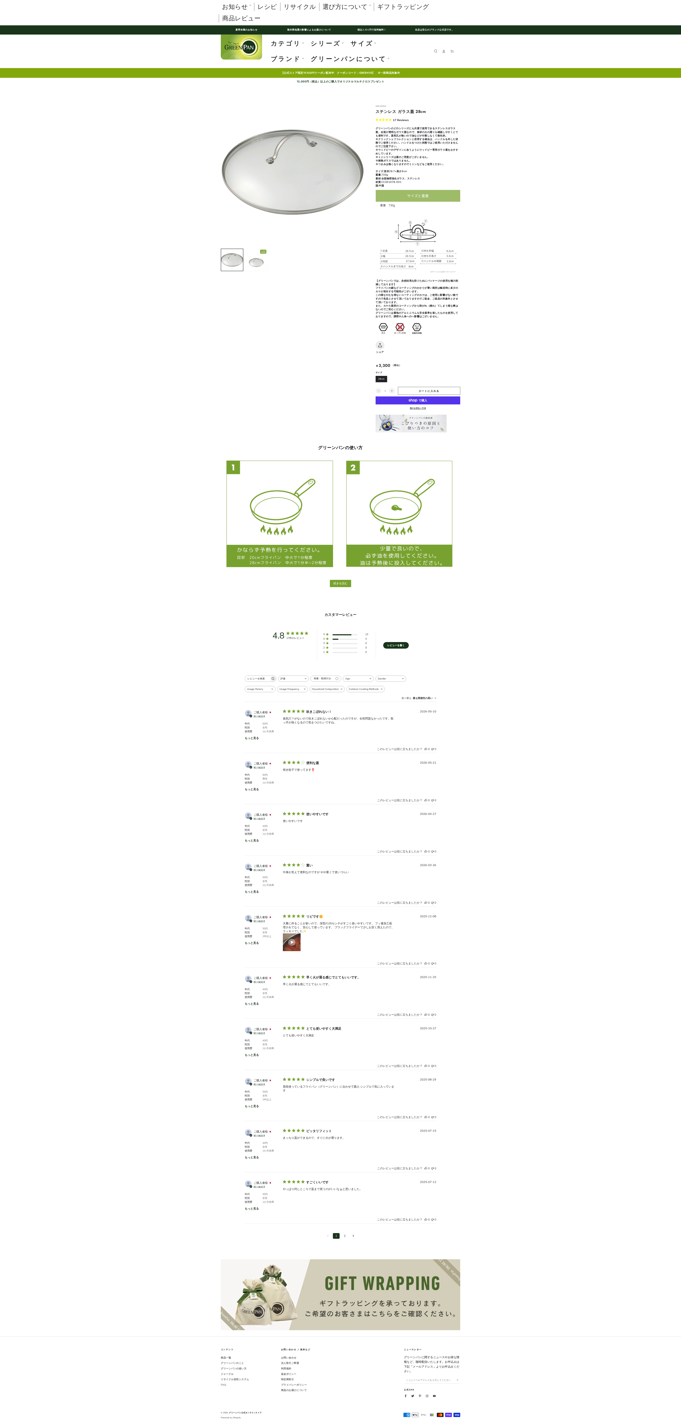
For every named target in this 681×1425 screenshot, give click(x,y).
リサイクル (300, 7)
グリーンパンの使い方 (234, 1368)
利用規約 (286, 1368)
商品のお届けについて (294, 1390)
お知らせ (235, 7)
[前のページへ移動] (327, 1236)
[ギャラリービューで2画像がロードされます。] (256, 260)
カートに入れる (429, 391)
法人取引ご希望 (290, 1363)
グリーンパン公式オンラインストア (245, 1412)
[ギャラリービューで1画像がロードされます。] (232, 260)
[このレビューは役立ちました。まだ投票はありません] (426, 749)
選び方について (345, 7)
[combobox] (293, 679)
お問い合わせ (289, 1357)
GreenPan (381, 106)
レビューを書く (396, 645)
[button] (435, 51)
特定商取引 (287, 1379)
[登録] (458, 1380)
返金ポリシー (289, 1374)
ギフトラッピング (403, 7)
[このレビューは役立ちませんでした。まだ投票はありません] (432, 749)
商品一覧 (226, 1357)
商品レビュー (241, 18)
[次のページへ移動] (353, 1236)
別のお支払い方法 (418, 408)
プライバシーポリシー (294, 1385)
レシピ (267, 7)
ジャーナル (227, 1374)
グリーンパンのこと (232, 1363)
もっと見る (252, 738)
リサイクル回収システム (235, 1379)
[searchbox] (257, 679)
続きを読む (340, 583)
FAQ (223, 1385)
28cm (381, 378)
